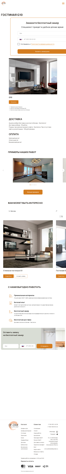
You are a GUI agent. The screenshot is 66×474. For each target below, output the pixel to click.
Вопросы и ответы (39, 451)
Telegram (52, 434)
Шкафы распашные (26, 431)
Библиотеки (24, 445)
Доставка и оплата (39, 442)
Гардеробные (24, 440)
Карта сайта (37, 449)
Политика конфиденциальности (27, 471)
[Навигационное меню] (63, 3)
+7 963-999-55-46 (52, 427)
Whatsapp (52, 431)
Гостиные (23, 433)
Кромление (37, 435)
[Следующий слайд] (62, 170)
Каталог (24, 424)
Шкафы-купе (24, 428)
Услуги (35, 431)
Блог (35, 447)
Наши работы (37, 433)
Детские (23, 442)
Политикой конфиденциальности (42, 44)
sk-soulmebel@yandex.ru (51, 449)
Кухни (22, 438)
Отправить (44, 346)
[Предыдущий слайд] (3, 170)
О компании (37, 428)
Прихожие (24, 435)
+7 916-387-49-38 (53, 424)
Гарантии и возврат (39, 445)
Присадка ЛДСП (38, 438)
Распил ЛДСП (37, 440)
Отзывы (36, 454)
